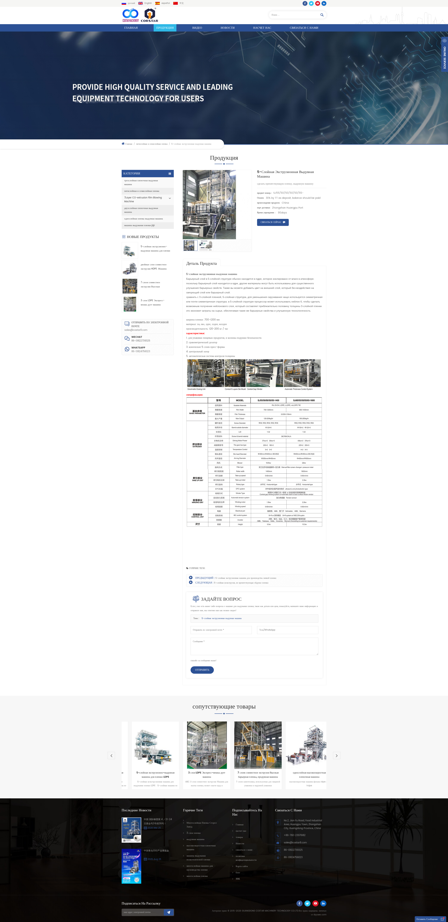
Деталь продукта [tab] (201, 263)
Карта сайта (242, 866)
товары (239, 837)
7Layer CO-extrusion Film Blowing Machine (143, 199)
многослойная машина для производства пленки (200, 868)
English (148, 3)
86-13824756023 (140, 351)
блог (238, 873)
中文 (182, 3)
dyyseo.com (320, 914)
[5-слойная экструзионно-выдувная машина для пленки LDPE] (130, 250)
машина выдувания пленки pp (139, 225)
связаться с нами (304, 28)
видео (197, 28)
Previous (111, 755)
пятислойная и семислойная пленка (151, 144)
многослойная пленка (197, 876)
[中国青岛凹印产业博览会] (131, 866)
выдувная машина (195, 839)
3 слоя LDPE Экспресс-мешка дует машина (152, 303)
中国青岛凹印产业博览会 (156, 851)
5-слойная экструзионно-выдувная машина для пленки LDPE (155, 249)
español (166, 3)
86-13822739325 (293, 850)
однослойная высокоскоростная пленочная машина (287, 775)
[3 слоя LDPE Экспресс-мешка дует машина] (130, 304)
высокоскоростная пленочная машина (201, 847)
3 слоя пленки (194, 833)
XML (238, 879)
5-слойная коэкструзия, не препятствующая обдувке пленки (241, 583)
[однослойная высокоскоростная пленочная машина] (287, 745)
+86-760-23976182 (295, 835)
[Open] (444, 54)
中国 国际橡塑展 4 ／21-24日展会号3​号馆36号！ (158, 822)
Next (336, 755)
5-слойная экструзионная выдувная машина (221, 618)
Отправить (202, 670)
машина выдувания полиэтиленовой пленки (198, 858)
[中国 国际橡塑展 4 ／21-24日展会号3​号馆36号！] (131, 830)
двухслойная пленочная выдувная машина (141, 210)
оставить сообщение (427, 919)
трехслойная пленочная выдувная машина (141, 182)
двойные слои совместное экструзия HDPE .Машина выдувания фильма (154, 267)
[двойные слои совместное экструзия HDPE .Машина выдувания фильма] (130, 268)
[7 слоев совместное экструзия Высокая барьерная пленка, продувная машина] (130, 286)
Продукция (165, 28)
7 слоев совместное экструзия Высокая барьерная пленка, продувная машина (155, 285)
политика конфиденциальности (246, 858)
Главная (131, 28)
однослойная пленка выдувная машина (143, 219)
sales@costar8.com (135, 330)
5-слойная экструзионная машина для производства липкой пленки (245, 578)
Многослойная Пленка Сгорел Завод (201, 825)
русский (131, 3)
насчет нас (262, 28)
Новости (228, 28)
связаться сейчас (271, 222)
